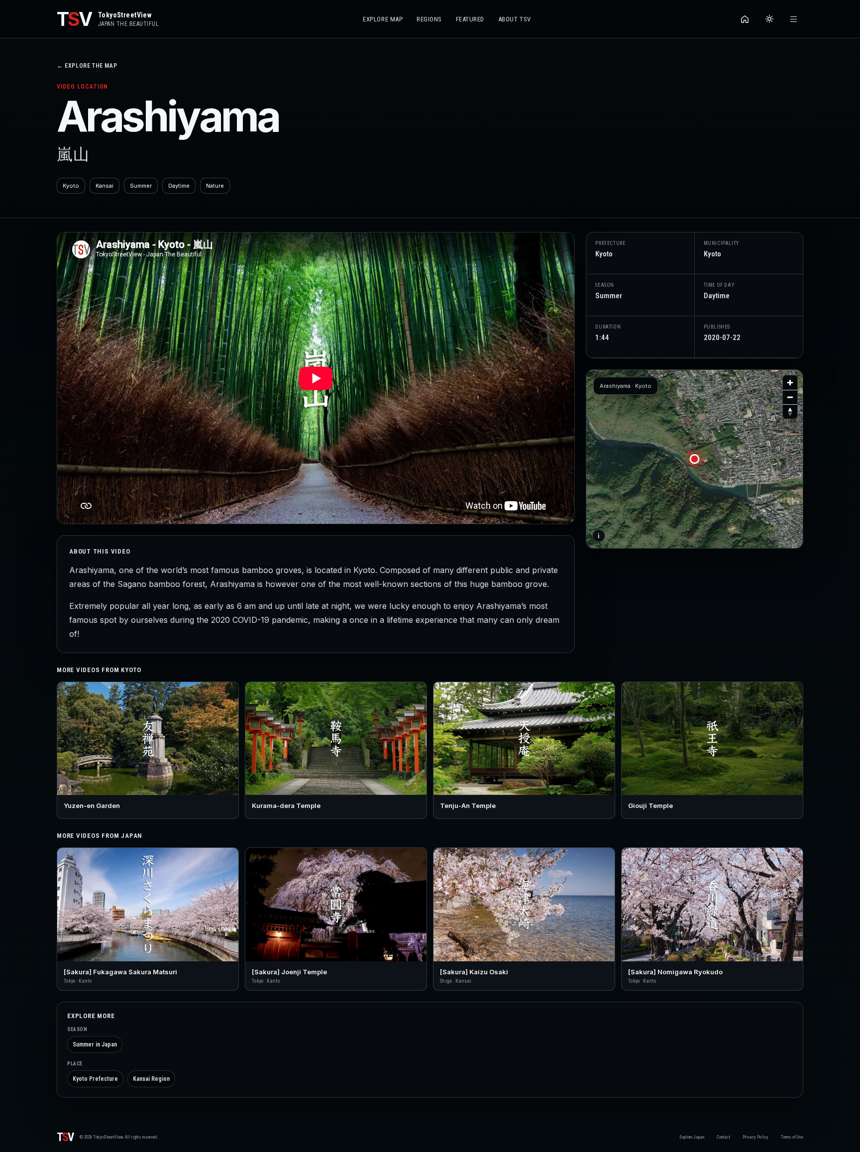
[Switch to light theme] (769, 19)
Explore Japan (691, 1137)
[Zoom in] (790, 382)
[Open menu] (793, 19)
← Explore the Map (87, 65)
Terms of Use (792, 1137)
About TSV (514, 19)
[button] (695, 459)
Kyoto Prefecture (95, 1078)
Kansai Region (151, 1078)
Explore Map (383, 19)
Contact (723, 1137)
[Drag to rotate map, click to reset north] (790, 411)
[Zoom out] (790, 397)
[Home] (744, 19)
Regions (429, 19)
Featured (470, 19)
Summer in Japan (95, 1044)
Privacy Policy (755, 1137)
